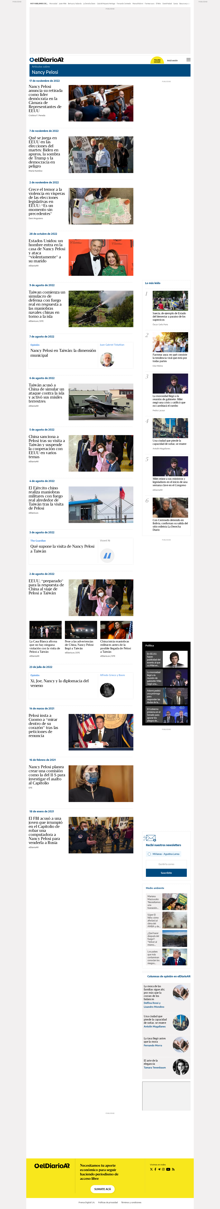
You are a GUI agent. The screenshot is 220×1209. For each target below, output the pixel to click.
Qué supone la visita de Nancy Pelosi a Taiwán (62, 549)
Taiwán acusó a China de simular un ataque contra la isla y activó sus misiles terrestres (46, 393)
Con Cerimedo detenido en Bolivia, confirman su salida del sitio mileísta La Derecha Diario (170, 524)
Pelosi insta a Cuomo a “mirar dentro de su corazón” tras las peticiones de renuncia (43, 725)
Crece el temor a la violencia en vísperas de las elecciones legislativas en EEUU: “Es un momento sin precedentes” (47, 201)
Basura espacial (184, 4)
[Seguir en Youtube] (168, 1169)
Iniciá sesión (172, 61)
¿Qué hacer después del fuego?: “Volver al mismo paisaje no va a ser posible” (154, 939)
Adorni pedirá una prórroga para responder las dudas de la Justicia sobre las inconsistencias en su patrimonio (154, 696)
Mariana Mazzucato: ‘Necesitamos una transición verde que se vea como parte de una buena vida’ (154, 902)
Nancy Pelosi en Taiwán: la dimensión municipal (63, 353)
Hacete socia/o (157, 61)
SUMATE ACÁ (102, 1189)
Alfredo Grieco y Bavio (112, 675)
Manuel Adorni (138, 4)
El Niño (158, 4)
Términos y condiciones (131, 1202)
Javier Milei (62, 4)
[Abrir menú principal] (189, 59)
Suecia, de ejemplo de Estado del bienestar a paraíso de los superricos (169, 316)
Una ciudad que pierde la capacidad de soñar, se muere (169, 442)
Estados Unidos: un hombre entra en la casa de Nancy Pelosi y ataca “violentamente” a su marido (47, 251)
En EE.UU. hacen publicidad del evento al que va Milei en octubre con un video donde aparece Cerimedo (153, 659)
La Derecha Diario (89, 4)
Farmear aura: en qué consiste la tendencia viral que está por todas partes (170, 358)
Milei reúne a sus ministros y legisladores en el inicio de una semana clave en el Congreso (170, 482)
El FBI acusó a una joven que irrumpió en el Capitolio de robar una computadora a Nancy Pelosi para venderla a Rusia (45, 830)
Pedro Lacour (159, 410)
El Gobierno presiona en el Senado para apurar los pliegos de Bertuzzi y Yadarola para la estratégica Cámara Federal (153, 715)
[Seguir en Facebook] (155, 1169)
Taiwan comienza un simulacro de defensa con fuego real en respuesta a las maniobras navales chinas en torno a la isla (47, 304)
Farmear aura (149, 4)
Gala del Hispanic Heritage (106, 4)
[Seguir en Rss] (173, 1169)
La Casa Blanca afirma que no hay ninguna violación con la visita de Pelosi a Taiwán (44, 646)
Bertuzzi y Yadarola (74, 4)
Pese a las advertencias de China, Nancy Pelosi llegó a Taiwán (79, 644)
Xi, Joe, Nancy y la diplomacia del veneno (59, 683)
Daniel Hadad (167, 4)
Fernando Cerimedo (124, 4)
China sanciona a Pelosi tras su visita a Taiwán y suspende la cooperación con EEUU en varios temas (47, 446)
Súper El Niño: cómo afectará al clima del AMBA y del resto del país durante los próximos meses (154, 920)
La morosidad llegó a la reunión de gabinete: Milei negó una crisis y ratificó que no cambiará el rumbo (169, 400)
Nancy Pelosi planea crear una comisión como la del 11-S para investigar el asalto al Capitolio (47, 775)
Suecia (175, 4)
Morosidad (53, 4)
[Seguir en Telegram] (159, 1169)
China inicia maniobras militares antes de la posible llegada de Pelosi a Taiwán (115, 646)
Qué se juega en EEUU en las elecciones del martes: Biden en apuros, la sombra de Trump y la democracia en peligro (44, 152)
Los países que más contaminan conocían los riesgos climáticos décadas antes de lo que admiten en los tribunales (154, 957)
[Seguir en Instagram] (163, 1169)
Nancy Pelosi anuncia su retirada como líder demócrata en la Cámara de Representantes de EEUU (46, 98)
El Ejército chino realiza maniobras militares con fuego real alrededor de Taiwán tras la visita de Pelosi (46, 498)
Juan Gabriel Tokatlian (112, 344)
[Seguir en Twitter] (151, 1169)
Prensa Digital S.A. (87, 1202)
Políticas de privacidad (108, 1202)
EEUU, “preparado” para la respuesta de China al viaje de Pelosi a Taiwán (46, 587)
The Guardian (38, 540)
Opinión (34, 344)
